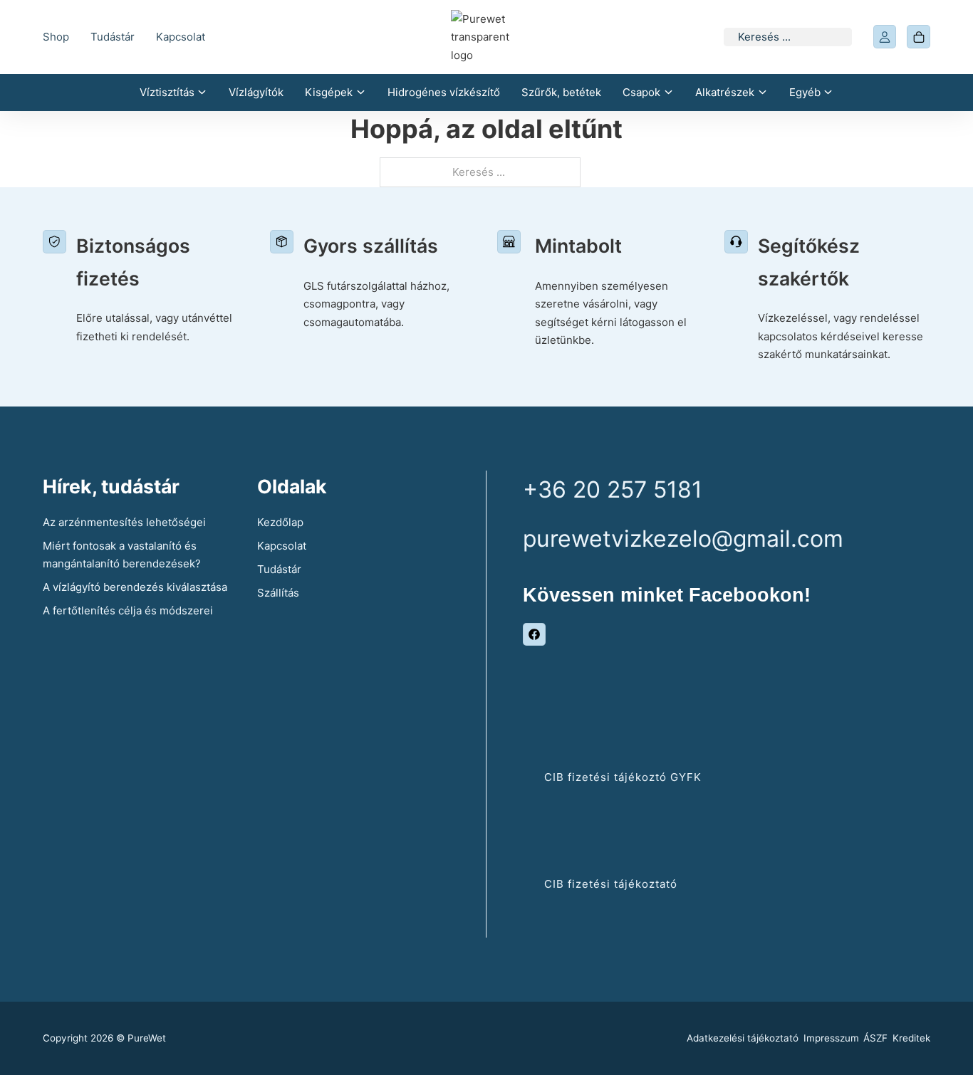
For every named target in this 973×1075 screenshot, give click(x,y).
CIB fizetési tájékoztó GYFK (623, 777)
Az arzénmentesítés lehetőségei (124, 522)
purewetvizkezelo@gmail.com (683, 538)
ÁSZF (875, 1038)
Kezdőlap (280, 522)
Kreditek (911, 1038)
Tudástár (112, 36)
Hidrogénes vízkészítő (443, 92)
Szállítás (278, 592)
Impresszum (831, 1038)
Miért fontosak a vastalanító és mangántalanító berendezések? (122, 555)
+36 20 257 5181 (612, 489)
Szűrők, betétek (561, 92)
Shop (56, 36)
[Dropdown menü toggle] (202, 92)
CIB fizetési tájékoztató (610, 884)
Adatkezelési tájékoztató (742, 1038)
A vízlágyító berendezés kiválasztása (135, 587)
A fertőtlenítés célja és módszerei (128, 610)
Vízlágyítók (256, 92)
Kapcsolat (180, 36)
